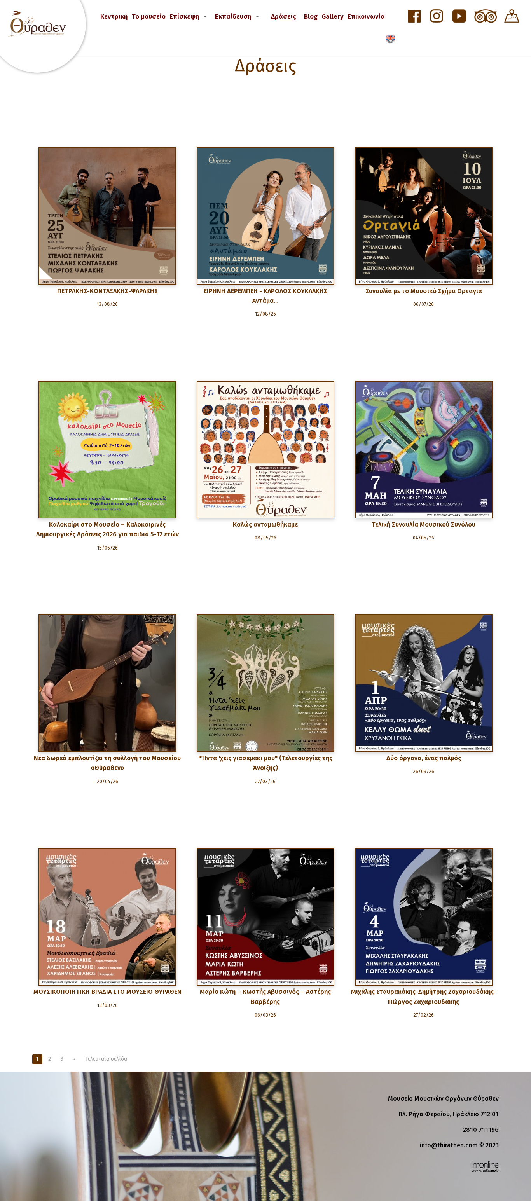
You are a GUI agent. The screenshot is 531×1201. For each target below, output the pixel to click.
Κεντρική (114, 16)
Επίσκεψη (184, 16)
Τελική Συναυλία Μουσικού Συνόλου (423, 524)
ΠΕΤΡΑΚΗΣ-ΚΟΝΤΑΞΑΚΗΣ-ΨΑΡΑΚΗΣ (107, 291)
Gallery (332, 16)
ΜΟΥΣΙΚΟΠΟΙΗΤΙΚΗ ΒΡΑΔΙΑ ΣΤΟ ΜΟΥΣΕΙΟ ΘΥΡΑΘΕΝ (107, 991)
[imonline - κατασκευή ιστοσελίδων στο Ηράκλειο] (485, 1166)
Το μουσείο (149, 16)
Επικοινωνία (366, 16)
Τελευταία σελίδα (106, 1059)
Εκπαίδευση (233, 16)
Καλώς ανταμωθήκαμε (265, 524)
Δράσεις (283, 16)
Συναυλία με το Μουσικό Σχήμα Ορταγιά (423, 291)
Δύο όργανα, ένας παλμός (423, 758)
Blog (311, 16)
